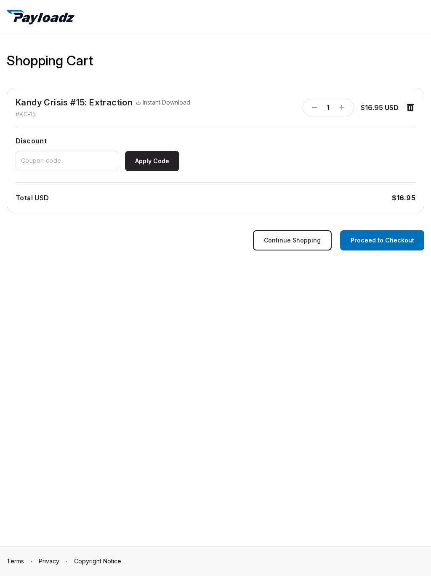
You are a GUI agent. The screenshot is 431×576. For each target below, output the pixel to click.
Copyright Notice (97, 561)
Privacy (49, 561)
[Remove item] (410, 107)
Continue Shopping (292, 240)
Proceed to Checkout (382, 240)
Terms (15, 561)
